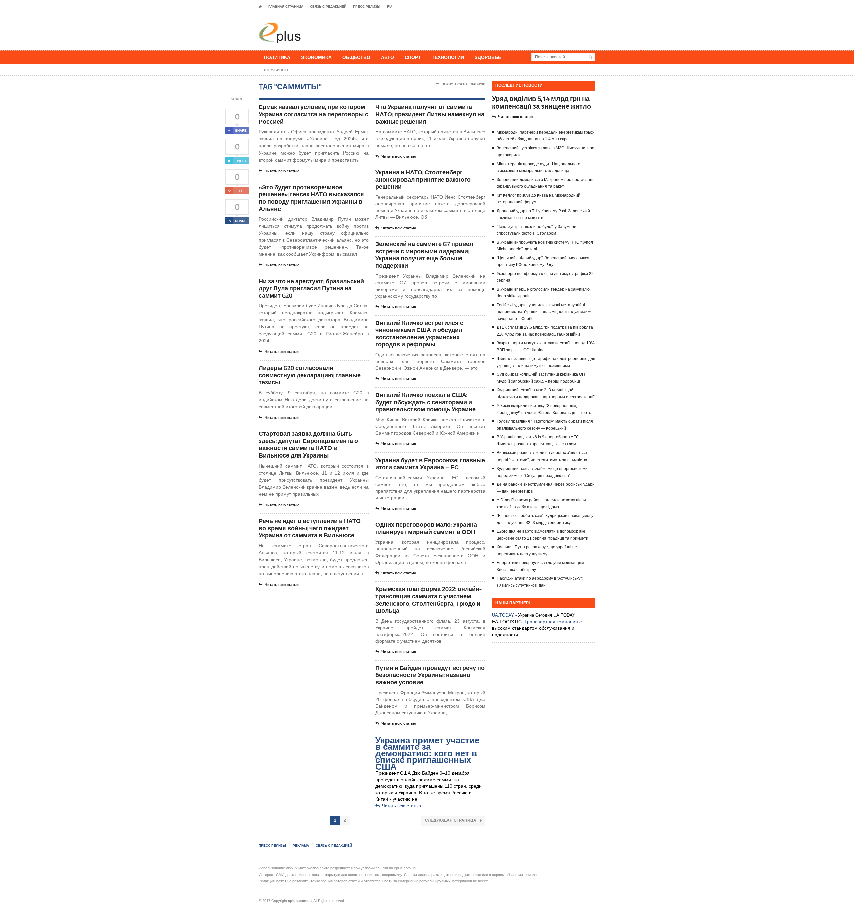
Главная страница (285, 6)
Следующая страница (451, 820)
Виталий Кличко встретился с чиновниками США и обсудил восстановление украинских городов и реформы (419, 333)
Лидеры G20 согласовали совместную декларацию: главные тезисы (310, 375)
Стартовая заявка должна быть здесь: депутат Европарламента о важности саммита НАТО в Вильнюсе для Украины (308, 444)
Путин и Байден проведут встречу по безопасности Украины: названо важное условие (430, 675)
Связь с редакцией (328, 6)
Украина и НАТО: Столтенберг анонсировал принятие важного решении (423, 179)
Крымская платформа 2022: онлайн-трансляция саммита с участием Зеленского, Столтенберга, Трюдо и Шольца (428, 599)
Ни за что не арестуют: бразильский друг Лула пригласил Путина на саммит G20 (311, 288)
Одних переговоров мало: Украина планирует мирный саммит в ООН (426, 528)
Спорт (413, 57)
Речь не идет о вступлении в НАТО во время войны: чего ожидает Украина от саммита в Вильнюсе (310, 528)
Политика (277, 57)
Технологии (448, 57)
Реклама (301, 845)
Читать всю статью (282, 171)
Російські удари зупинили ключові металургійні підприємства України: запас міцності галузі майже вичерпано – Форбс (545, 312)
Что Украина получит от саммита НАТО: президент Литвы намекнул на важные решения (429, 114)
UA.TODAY (503, 615)
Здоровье (488, 57)
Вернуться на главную (463, 84)
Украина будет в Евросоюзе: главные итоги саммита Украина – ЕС (430, 463)
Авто (387, 57)
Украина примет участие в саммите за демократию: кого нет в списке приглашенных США (427, 753)
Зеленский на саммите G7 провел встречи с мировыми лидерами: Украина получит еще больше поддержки (424, 254)
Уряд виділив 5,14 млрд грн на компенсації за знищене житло (541, 102)
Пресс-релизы (366, 6)
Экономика (316, 57)
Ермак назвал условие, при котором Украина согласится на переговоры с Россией (313, 114)
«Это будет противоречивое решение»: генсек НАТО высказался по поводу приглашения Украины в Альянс (311, 198)
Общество (356, 57)
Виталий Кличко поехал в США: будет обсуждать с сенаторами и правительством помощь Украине (425, 402)
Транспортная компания (551, 621)
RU (389, 6)
